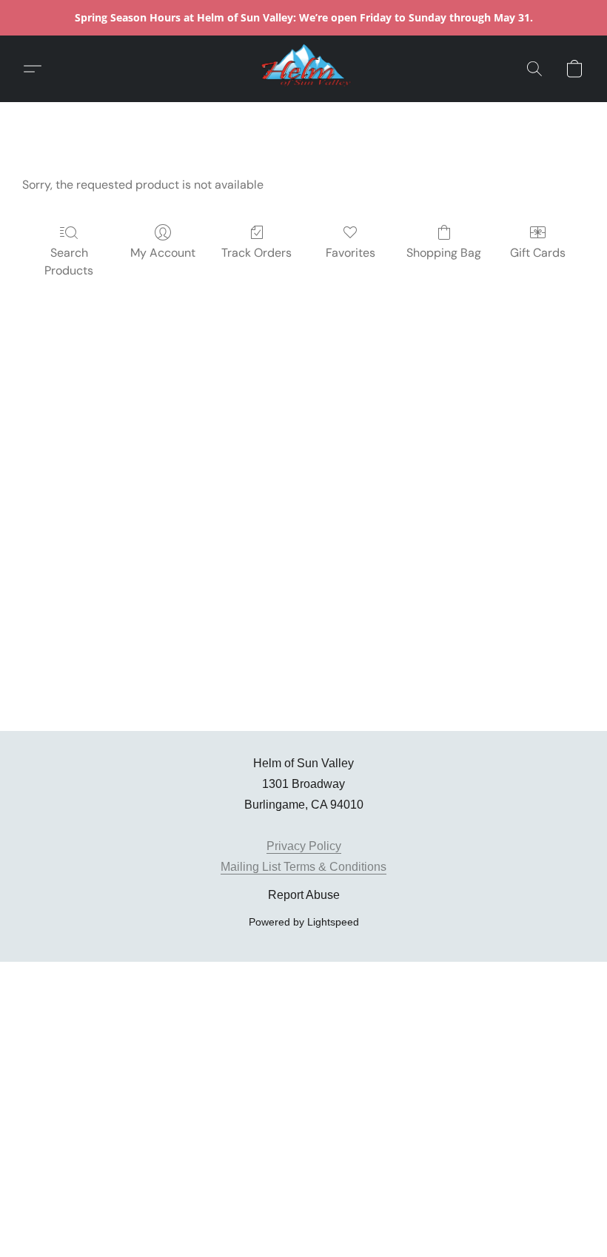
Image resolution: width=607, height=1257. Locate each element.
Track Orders (256, 252)
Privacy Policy (303, 846)
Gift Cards (538, 252)
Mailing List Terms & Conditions (303, 866)
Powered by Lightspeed (304, 922)
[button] (303, 69)
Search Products (68, 261)
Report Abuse (304, 895)
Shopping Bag (443, 252)
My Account (162, 252)
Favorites (350, 252)
